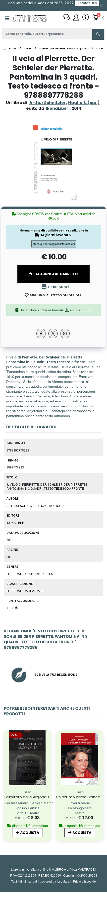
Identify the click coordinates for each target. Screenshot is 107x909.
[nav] (6, 767)
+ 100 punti (58, 287)
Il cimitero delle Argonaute (28, 796)
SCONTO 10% (88, 3)
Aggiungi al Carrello (56, 273)
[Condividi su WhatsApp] (65, 333)
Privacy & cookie (84, 881)
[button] (98, 17)
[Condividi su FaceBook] (41, 333)
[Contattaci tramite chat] (66, 17)
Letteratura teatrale (25, 591)
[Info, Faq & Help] (85, 17)
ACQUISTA (29, 832)
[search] (98, 34)
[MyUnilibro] (76, 17)
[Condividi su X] (53, 333)
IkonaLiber (15, 523)
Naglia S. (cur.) (84, 103)
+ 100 (10, 608)
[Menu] (7, 18)
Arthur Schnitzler (47, 103)
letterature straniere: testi (30, 574)
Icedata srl (64, 881)
